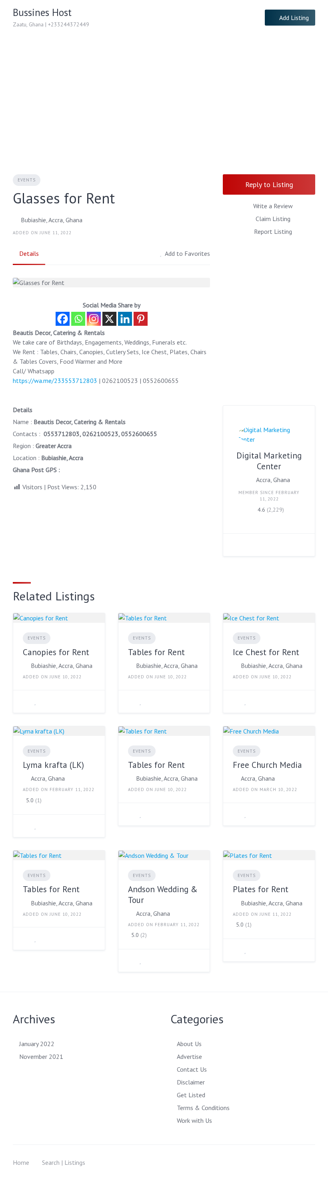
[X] (109, 319)
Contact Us (192, 1069)
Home (21, 1162)
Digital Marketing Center (269, 460)
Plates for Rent (260, 889)
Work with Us (194, 1120)
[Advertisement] (164, 95)
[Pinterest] (141, 319)
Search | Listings (63, 1162)
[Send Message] (235, 545)
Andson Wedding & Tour (163, 894)
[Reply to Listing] (25, 701)
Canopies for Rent (56, 652)
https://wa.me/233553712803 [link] (55, 381)
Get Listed (191, 1095)
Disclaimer (191, 1082)
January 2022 (36, 1044)
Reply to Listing (269, 184)
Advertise (189, 1056)
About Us (189, 1044)
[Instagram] (94, 319)
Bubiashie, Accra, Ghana (51, 220)
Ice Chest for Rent (266, 652)
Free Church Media (267, 764)
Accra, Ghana (273, 480)
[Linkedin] (125, 319)
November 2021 (41, 1056)
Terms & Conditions (203, 1108)
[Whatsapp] (78, 319)
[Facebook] (63, 319)
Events (27, 180)
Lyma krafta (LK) (53, 764)
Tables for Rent (156, 652)
